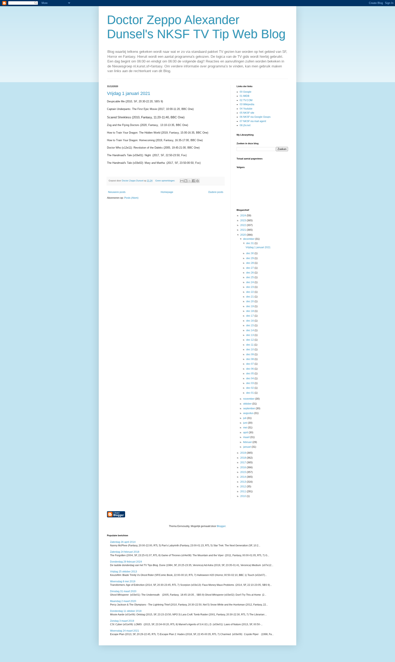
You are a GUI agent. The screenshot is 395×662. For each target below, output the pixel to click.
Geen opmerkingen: (165, 180)
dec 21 (250, 296)
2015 (243, 472)
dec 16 (250, 320)
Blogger (221, 526)
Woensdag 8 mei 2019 (122, 581)
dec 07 (250, 363)
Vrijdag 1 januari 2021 (128, 93)
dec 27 (250, 267)
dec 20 (250, 301)
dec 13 (250, 335)
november (249, 398)
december (249, 239)
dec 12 (250, 339)
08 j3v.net (245, 125)
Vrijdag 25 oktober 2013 (123, 571)
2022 (243, 225)
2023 (243, 220)
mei (245, 427)
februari (247, 442)
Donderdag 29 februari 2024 (126, 561)
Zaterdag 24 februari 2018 (124, 551)
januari (247, 446)
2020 (243, 234)
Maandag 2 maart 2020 (123, 601)
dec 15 (250, 325)
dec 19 (250, 306)
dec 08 (250, 359)
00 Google (245, 91)
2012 (243, 486)
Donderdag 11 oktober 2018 (126, 611)
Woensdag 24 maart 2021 (124, 630)
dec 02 (250, 387)
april (246, 432)
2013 (243, 481)
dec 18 (250, 311)
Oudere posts (215, 192)
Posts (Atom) (131, 197)
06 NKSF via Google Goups (255, 116)
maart (246, 437)
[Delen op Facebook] (194, 181)
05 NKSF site (247, 112)
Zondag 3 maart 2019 (122, 620)
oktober (247, 403)
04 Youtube (246, 108)
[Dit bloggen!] (186, 181)
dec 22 (250, 292)
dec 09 (250, 354)
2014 (243, 476)
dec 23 (250, 287)
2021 (243, 229)
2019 (243, 452)
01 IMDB (244, 96)
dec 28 (250, 263)
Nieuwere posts (116, 192)
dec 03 (250, 383)
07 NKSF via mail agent (253, 121)
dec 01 (250, 392)
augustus (248, 413)
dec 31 (250, 243)
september (249, 408)
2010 (243, 496)
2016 (243, 467)
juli (245, 418)
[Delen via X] (190, 181)
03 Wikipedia (247, 104)
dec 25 (250, 277)
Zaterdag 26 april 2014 (123, 542)
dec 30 (250, 253)
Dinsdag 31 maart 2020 (123, 591)
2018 (243, 457)
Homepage (167, 192)
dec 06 (250, 368)
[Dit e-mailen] (182, 181)
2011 (243, 491)
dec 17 (250, 315)
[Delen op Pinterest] (197, 181)
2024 (243, 215)
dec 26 (250, 272)
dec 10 (250, 349)
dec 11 (250, 344)
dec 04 (250, 378)
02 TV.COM (246, 100)
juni (245, 422)
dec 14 (250, 330)
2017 (243, 462)
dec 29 (250, 258)
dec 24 (250, 282)
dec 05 (250, 373)
